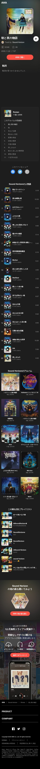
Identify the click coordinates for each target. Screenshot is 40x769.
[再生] (36, 38)
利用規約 (4, 740)
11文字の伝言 (13, 157)
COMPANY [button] (7, 718)
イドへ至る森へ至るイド (10, 497)
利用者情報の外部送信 (8, 743)
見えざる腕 (12, 131)
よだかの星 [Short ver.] (10, 471)
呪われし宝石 (12, 134)
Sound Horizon (18, 42)
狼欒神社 (10, 418)
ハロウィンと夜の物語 (29, 418)
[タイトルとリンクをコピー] (27, 172)
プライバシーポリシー (18, 740)
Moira (29, 497)
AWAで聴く (20, 57)
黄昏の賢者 (12, 154)
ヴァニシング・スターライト (29, 444)
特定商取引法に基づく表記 (28, 743)
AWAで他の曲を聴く (20, 613)
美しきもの (12, 147)
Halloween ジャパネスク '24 (29, 392)
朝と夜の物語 (32, 702)
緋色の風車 (12, 141)
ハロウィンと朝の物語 (10, 392)
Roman (16, 112)
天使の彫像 (12, 144)
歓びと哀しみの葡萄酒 (16, 151)
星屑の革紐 (12, 137)
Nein (10, 444)
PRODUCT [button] (7, 711)
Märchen (29, 471)
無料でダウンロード (20, 655)
